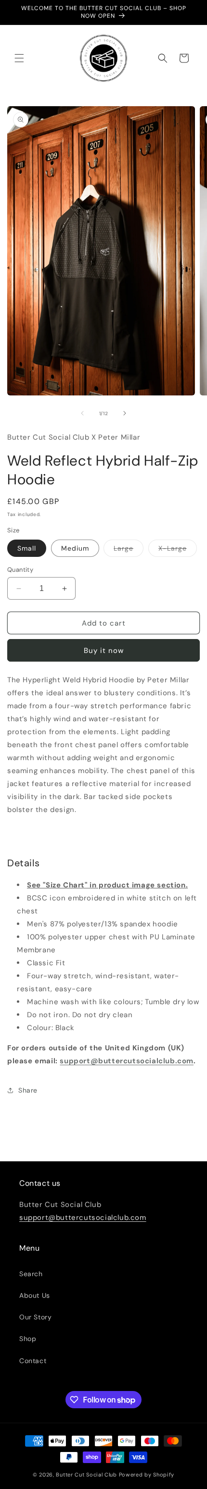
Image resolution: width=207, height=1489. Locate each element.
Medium (75, 548)
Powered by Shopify (147, 1474)
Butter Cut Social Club (86, 1474)
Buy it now (104, 650)
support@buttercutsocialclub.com (127, 1061)
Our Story (35, 1317)
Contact (32, 1360)
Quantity (20, 570)
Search (31, 1273)
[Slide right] (124, 413)
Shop (27, 1338)
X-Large (177, 550)
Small (26, 548)
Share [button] (28, 1090)
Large (128, 550)
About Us (34, 1295)
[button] (19, 58)
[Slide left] (82, 413)
